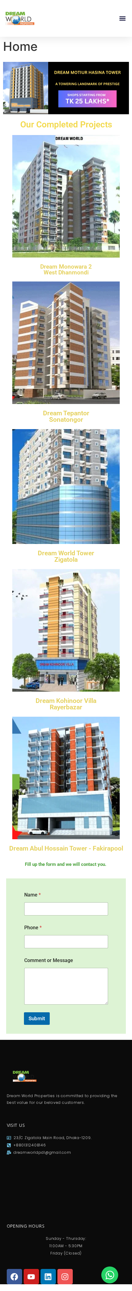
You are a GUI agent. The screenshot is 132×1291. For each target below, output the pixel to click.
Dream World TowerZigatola (66, 556)
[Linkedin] (48, 1276)
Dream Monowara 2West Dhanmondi (66, 269)
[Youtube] (31, 1276)
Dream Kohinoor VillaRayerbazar (66, 704)
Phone (33, 928)
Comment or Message (48, 960)
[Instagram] (65, 1276)
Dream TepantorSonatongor (66, 416)
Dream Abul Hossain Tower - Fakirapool (66, 848)
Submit (37, 1018)
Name (32, 895)
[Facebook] (14, 1276)
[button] (122, 18)
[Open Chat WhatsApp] (109, 1274)
